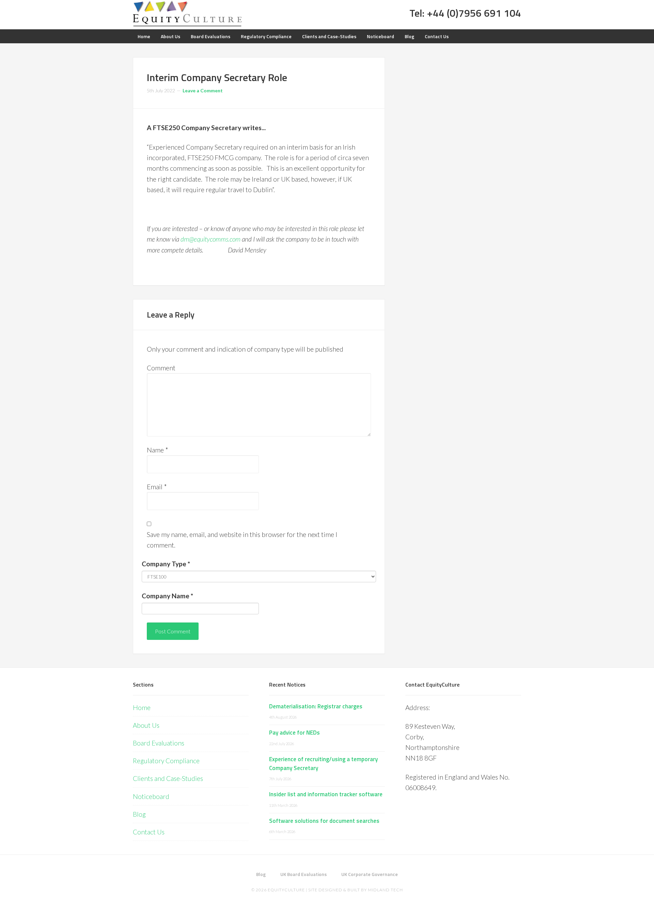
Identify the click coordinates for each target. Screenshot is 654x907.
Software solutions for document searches (324, 820)
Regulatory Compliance (166, 761)
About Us (146, 725)
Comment (161, 368)
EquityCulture (286, 889)
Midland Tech (385, 889)
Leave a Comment (203, 90)
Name (157, 450)
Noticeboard (151, 796)
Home (142, 707)
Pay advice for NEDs (294, 732)
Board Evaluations (158, 743)
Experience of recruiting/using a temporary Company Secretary (323, 763)
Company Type (166, 564)
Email (157, 487)
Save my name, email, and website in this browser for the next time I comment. (242, 540)
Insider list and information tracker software (326, 794)
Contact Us (149, 832)
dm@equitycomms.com (210, 239)
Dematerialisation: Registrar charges (315, 706)
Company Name (167, 596)
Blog (139, 814)
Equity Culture (187, 13)
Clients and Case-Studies (168, 778)
